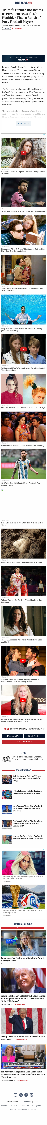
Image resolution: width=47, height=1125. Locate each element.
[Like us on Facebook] (26, 1094)
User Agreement (37, 1106)
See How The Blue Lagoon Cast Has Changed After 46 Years (23, 173)
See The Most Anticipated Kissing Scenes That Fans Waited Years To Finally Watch (21, 681)
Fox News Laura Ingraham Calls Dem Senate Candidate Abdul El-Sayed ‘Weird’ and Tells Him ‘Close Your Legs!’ (23, 1074)
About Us (27, 1102)
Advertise (5, 1106)
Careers (37, 1102)
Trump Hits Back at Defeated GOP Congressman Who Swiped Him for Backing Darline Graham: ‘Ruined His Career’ (23, 998)
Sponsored (5, 964)
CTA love (5, 326)
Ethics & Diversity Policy (19, 1110)
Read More (23, 123)
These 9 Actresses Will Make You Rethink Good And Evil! (21, 641)
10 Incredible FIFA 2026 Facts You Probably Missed (23, 211)
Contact (34, 1110)
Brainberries (5, 169)
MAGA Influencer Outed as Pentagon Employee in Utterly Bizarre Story (27, 792)
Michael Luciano (7, 1040)
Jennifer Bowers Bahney (11, 25)
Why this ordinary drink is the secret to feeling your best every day (21, 329)
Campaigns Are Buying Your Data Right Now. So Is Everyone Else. (23, 959)
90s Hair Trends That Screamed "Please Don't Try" (23, 408)
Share (6, 28)
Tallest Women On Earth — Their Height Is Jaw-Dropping (22, 601)
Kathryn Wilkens (7, 1004)
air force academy (18, 729)
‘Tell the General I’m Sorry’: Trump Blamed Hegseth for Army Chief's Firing (27, 778)
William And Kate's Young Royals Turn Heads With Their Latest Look (23, 369)
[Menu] (5, 3)
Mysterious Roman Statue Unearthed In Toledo (21, 563)
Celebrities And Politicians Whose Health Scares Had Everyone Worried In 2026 (22, 720)
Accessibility (24, 1106)
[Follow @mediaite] (20, 1094)
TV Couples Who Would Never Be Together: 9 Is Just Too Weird (22, 290)
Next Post (33, 736)
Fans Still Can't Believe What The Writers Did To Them (22, 524)
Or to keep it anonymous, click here (27, 759)
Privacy (14, 1106)
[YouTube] (15, 1094)
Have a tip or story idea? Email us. (27, 757)
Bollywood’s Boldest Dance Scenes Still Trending (22, 445)
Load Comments (24, 741)
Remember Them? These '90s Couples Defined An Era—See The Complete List (22, 250)
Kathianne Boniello (8, 1080)
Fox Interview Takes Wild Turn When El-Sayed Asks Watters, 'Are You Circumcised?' (28, 823)
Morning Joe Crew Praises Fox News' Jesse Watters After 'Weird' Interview (28, 837)
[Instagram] (31, 1094)
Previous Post (14, 736)
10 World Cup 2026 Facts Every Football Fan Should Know (20, 484)
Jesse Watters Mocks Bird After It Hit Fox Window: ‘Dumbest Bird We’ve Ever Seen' (27, 808)
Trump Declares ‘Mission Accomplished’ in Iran (23, 1036)
